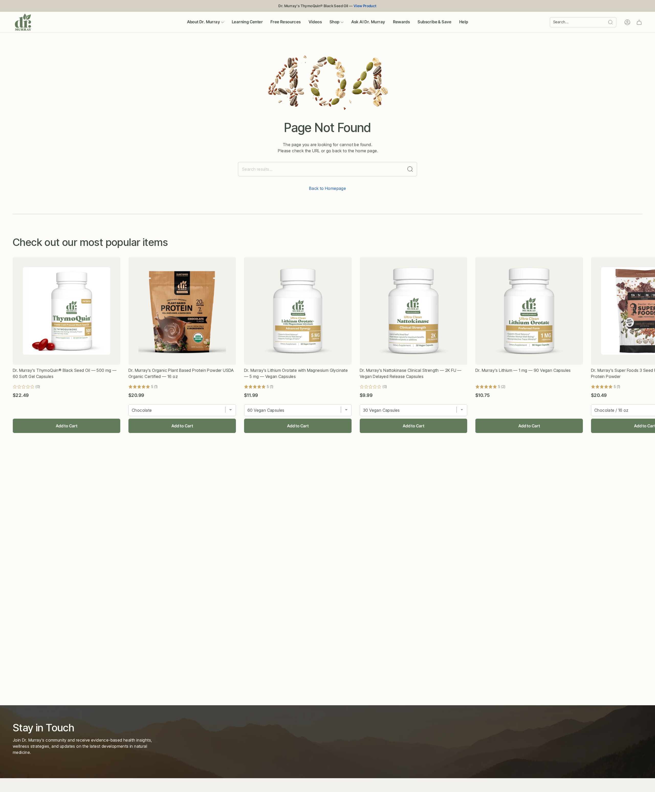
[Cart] (639, 22)
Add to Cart (66, 425)
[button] (205, 22)
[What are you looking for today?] (410, 169)
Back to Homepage (327, 188)
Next (647, 311)
